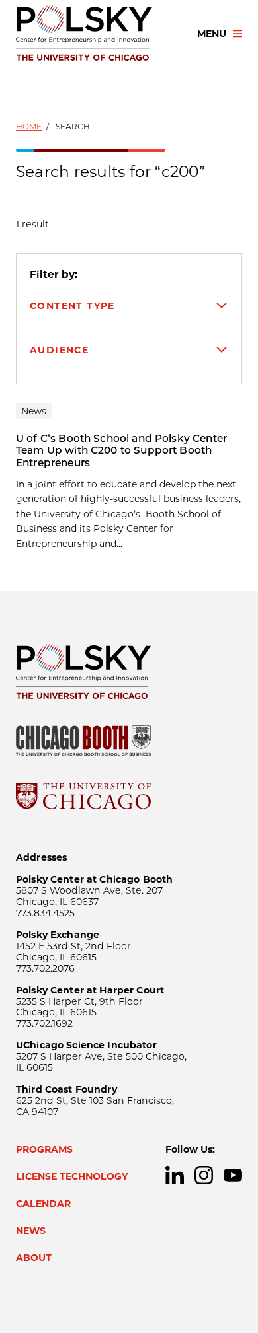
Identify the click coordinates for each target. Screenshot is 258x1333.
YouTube (233, 1175)
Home (29, 126)
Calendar (43, 1203)
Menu (211, 34)
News (31, 1231)
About (34, 1258)
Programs (44, 1149)
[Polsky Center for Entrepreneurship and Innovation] (94, 33)
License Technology (72, 1176)
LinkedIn (174, 1175)
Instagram (203, 1175)
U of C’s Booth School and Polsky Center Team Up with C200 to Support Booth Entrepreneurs (121, 450)
